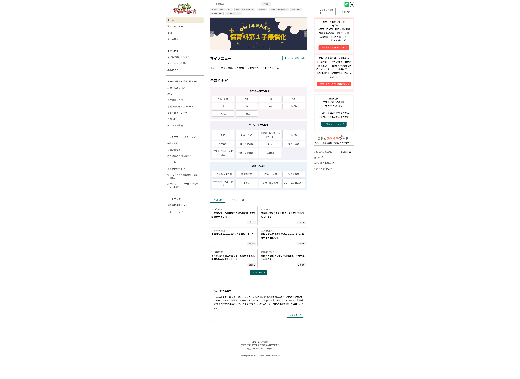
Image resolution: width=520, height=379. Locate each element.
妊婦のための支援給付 (279, 9)
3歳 (223, 106)
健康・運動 (293, 144)
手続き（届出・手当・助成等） (182, 81)
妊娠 (223, 134)
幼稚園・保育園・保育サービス (270, 134)
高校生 (246, 113)
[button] (305, 34)
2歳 (293, 99)
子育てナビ (172, 50)
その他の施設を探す (294, 183)
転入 (270, 144)
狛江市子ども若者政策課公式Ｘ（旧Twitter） (182, 176)
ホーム (170, 20)
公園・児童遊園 (270, 183)
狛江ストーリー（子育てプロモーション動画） (183, 185)
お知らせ (217, 199)
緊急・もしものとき (177, 26)
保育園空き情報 (175, 100)
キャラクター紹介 (176, 168)
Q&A (169, 94)
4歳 (246, 106)
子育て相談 (296, 9)
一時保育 (262, 9)
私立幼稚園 (293, 174)
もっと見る (258, 272)
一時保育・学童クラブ (223, 183)
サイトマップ (174, 199)
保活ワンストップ (233, 13)
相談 (169, 32)
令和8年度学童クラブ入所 (221, 9)
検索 (266, 4)
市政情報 (270, 152)
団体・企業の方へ (246, 152)
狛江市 (317, 157)
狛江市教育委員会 (322, 163)
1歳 (270, 99)
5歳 (270, 106)
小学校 (293, 134)
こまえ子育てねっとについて (181, 137)
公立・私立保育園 (223, 174)
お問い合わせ (174, 149)
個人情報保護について (178, 205)
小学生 (293, 106)
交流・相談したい (176, 87)
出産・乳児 (246, 134)
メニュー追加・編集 (296, 58)
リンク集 (171, 162)
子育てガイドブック (177, 112)
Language (345, 11)
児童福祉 (223, 144)
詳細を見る (294, 315)
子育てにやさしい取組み (223, 152)
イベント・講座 (238, 199)
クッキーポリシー (176, 211)
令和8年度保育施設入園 (245, 9)
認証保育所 (246, 174)
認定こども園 (270, 174)
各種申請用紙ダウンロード (180, 106)
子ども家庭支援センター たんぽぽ (331, 151)
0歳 (246, 99)
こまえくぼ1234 (321, 169)
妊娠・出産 (222, 99)
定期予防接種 (217, 13)
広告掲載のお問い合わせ (179, 156)
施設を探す (172, 69)
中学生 (223, 113)
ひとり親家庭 (246, 144)
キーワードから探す (177, 63)
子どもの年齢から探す (178, 57)
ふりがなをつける (326, 11)
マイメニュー (174, 38)
